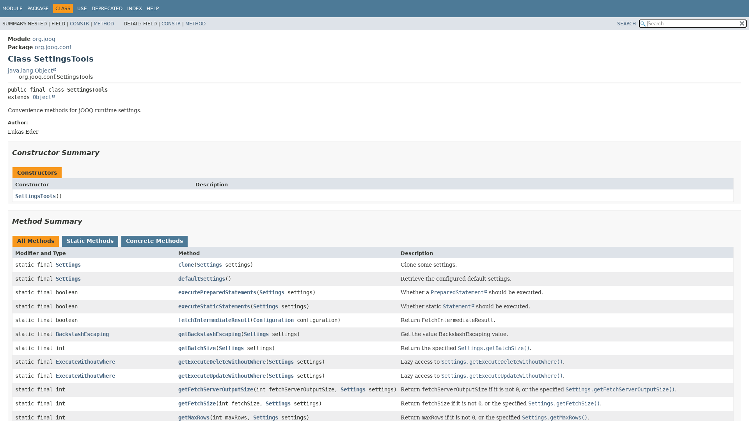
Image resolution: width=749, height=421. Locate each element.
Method (104, 24)
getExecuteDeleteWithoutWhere (222, 362)
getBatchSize (197, 348)
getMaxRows (193, 417)
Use (82, 8)
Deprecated (107, 8)
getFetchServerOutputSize (215, 389)
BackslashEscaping (82, 334)
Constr (79, 24)
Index (134, 8)
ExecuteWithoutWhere (85, 362)
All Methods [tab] (35, 241)
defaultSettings (201, 279)
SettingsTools (35, 196)
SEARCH (626, 24)
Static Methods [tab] (90, 241)
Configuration (273, 320)
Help (153, 8)
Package (38, 8)
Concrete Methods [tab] (154, 241)
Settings (68, 265)
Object (42, 97)
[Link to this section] (105, 153)
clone (186, 265)
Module (12, 8)
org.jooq (43, 39)
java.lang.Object (30, 70)
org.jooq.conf (53, 47)
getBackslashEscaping (209, 334)
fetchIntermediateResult (214, 320)
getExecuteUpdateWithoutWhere (222, 376)
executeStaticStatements (214, 306)
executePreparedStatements (217, 292)
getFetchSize (197, 403)
